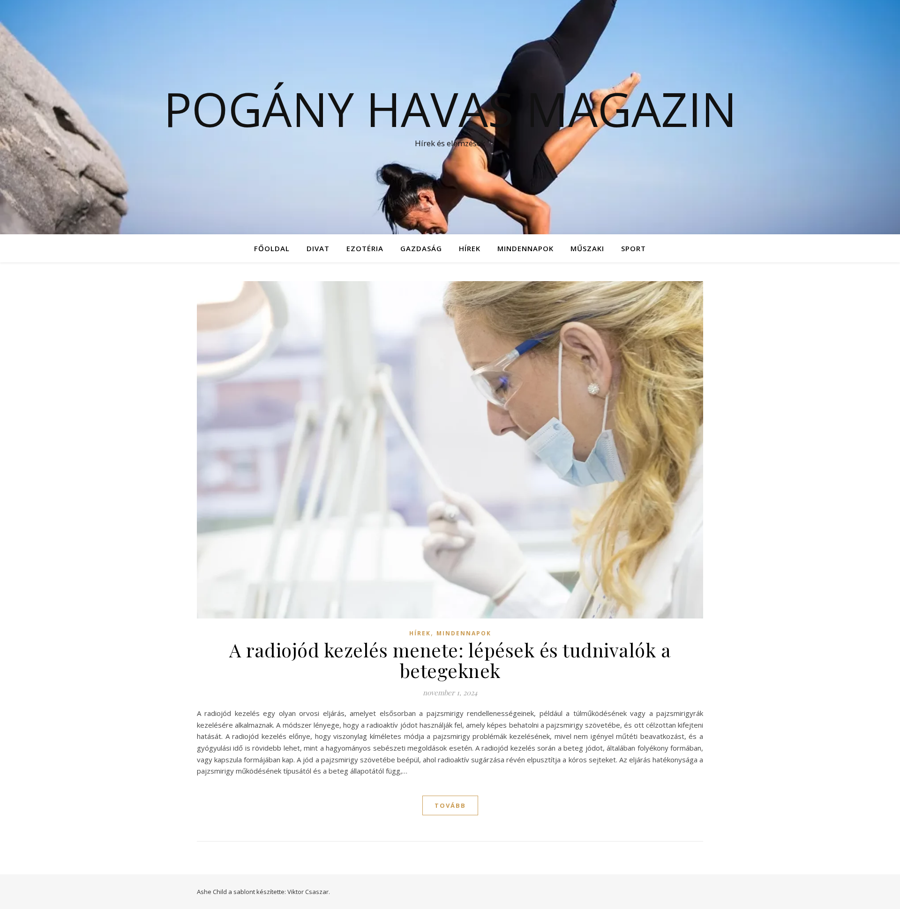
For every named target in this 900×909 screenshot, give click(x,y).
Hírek (469, 248)
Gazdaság (421, 248)
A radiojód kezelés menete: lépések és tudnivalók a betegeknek (450, 660)
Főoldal (272, 248)
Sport (633, 248)
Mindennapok (525, 248)
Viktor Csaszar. (308, 891)
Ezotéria (364, 248)
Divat (318, 248)
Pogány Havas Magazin (450, 108)
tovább (450, 805)
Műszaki (587, 248)
